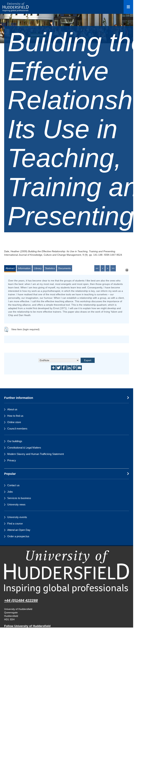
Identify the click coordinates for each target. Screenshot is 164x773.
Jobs (10, 491)
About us (12, 409)
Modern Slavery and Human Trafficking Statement (35, 453)
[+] (127, 270)
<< (97, 268)
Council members (17, 428)
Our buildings (14, 441)
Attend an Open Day (18, 529)
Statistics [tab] (50, 268)
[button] (6, 329)
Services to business (19, 498)
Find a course (15, 523)
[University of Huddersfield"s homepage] (66, 571)
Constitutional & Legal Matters (24, 447)
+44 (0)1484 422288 (21, 600)
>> (113, 268)
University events (17, 517)
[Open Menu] (128, 7)
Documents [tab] (64, 268)
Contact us (13, 485)
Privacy (11, 460)
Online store (14, 422)
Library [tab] (38, 268)
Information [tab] (24, 268)
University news (16, 504)
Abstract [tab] (10, 268)
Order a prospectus (18, 536)
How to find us (15, 415)
